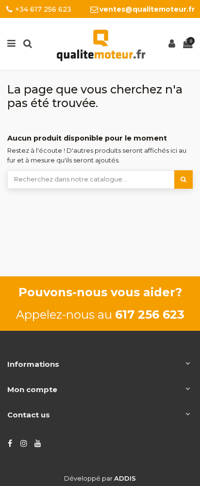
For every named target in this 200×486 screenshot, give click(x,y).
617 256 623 (149, 314)
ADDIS (125, 478)
